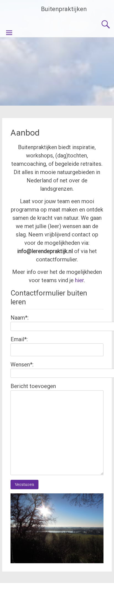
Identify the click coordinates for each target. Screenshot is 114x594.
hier (79, 280)
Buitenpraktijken (64, 9)
